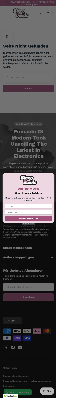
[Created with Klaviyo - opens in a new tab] (27, 224)
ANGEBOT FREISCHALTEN (27, 218)
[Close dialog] (51, 175)
